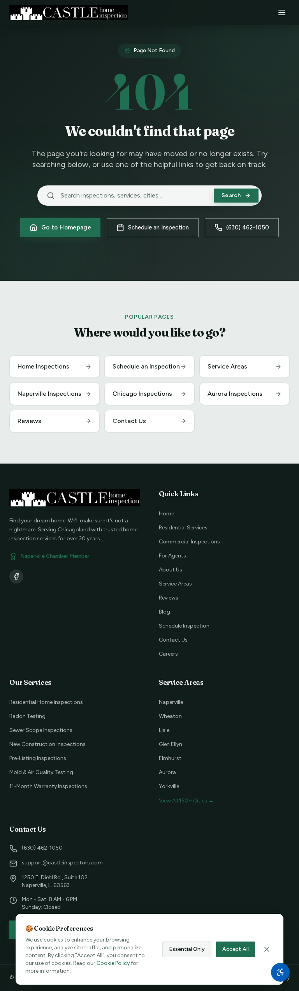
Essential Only (187, 949)
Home (166, 513)
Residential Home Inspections (46, 702)
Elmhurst (170, 758)
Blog (164, 611)
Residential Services (183, 527)
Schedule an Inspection (158, 227)
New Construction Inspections (47, 744)
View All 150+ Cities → (186, 800)
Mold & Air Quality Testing (41, 772)
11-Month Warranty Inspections (48, 786)
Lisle (164, 730)
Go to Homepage (66, 227)
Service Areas (175, 583)
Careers (168, 654)
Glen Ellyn (170, 744)
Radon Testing (27, 716)
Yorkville (169, 786)
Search (231, 195)
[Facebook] (16, 577)
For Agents (172, 555)
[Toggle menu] (282, 12)
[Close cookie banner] (267, 949)
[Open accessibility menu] (280, 972)
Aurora (167, 772)
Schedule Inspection (184, 625)
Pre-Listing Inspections (37, 758)
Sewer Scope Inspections (40, 730)
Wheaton (170, 716)
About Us (170, 569)
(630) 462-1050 (247, 227)
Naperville (171, 702)
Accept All (235, 949)
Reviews (168, 597)
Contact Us (173, 640)
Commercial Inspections (189, 541)
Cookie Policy (113, 963)
